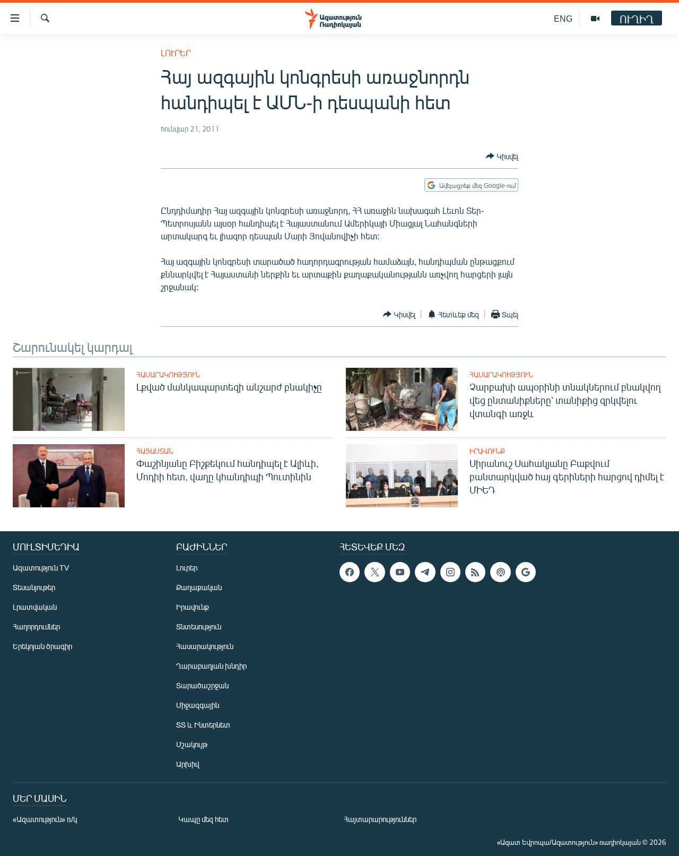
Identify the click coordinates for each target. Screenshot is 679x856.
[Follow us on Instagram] (450, 572)
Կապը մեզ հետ (203, 819)
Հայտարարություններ (380, 819)
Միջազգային (197, 705)
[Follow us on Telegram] (425, 572)
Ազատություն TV (41, 567)
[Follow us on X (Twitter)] (374, 572)
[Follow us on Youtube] (400, 572)
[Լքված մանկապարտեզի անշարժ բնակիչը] (69, 399)
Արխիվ (187, 763)
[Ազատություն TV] (595, 19)
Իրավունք (487, 451)
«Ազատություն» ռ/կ (45, 819)
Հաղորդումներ (36, 626)
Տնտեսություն (198, 626)
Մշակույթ (191, 744)
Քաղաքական (199, 587)
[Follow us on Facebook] (350, 572)
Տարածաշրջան (202, 685)
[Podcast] (500, 572)
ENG (563, 18)
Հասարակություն (168, 374)
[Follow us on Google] (526, 572)
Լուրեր (176, 53)
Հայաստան (154, 451)
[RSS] (475, 572)
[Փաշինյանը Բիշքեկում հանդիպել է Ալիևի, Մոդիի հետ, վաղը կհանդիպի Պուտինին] (69, 475)
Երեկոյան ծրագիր (42, 646)
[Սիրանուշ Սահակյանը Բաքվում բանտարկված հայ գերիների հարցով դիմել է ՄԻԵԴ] (402, 475)
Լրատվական (35, 606)
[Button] (502, 156)
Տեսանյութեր (34, 587)
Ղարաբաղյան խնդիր (211, 665)
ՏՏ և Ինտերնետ (203, 724)
